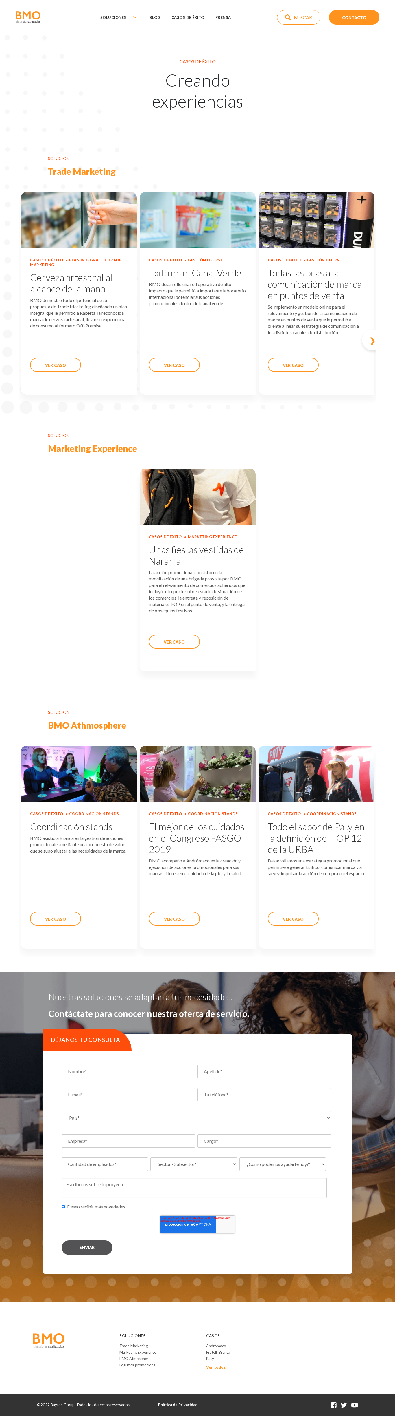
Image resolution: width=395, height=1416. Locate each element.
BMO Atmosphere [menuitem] (134, 1358)
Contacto (354, 17)
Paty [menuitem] (210, 1358)
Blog (154, 17)
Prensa (223, 17)
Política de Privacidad (178, 1404)
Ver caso (55, 365)
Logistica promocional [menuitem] (137, 1365)
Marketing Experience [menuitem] (137, 1352)
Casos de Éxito (187, 17)
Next (357, 340)
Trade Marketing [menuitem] (133, 1346)
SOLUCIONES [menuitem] (132, 1335)
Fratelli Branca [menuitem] (218, 1352)
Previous (37, 340)
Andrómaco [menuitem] (216, 1346)
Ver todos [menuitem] (216, 1367)
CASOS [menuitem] (213, 1335)
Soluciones (113, 17)
